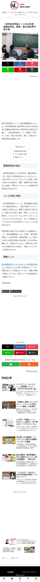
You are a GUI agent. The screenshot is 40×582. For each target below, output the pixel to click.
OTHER (6, 291)
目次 (17, 147)
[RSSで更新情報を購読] (29, 364)
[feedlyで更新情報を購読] (11, 364)
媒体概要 (10, 572)
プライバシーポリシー (29, 572)
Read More (6, 283)
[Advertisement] (20, 99)
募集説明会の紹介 (21, 151)
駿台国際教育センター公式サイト (14, 264)
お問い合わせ (20, 575)
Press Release (16, 291)
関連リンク (18, 157)
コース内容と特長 (21, 154)
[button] (32, 69)
